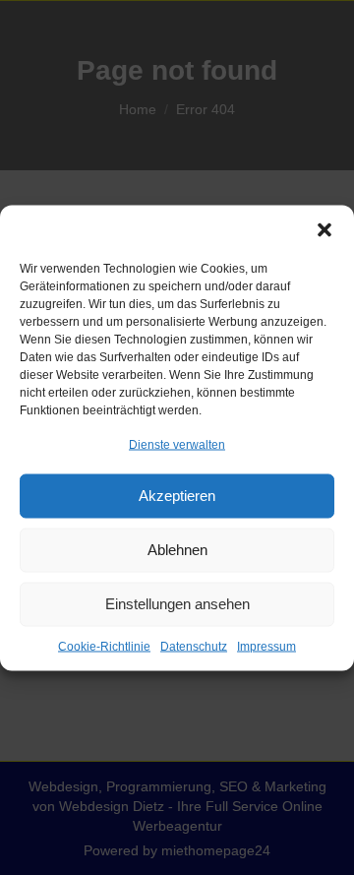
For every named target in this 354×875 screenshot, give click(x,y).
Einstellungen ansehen (177, 603)
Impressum (266, 646)
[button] (324, 229)
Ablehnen (177, 549)
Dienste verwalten (177, 444)
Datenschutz (193, 646)
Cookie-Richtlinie (104, 646)
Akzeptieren (177, 495)
